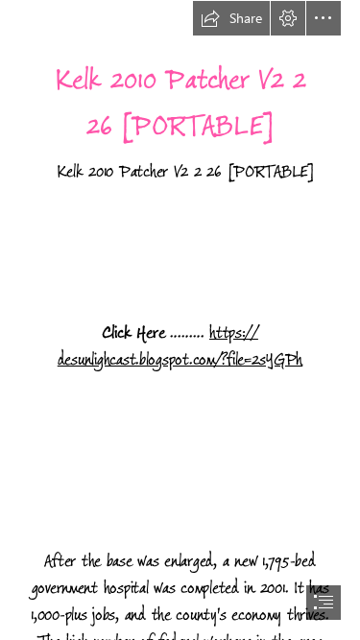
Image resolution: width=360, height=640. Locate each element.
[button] (231, 18)
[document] (180, 320)
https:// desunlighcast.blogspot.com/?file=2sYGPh (180, 346)
